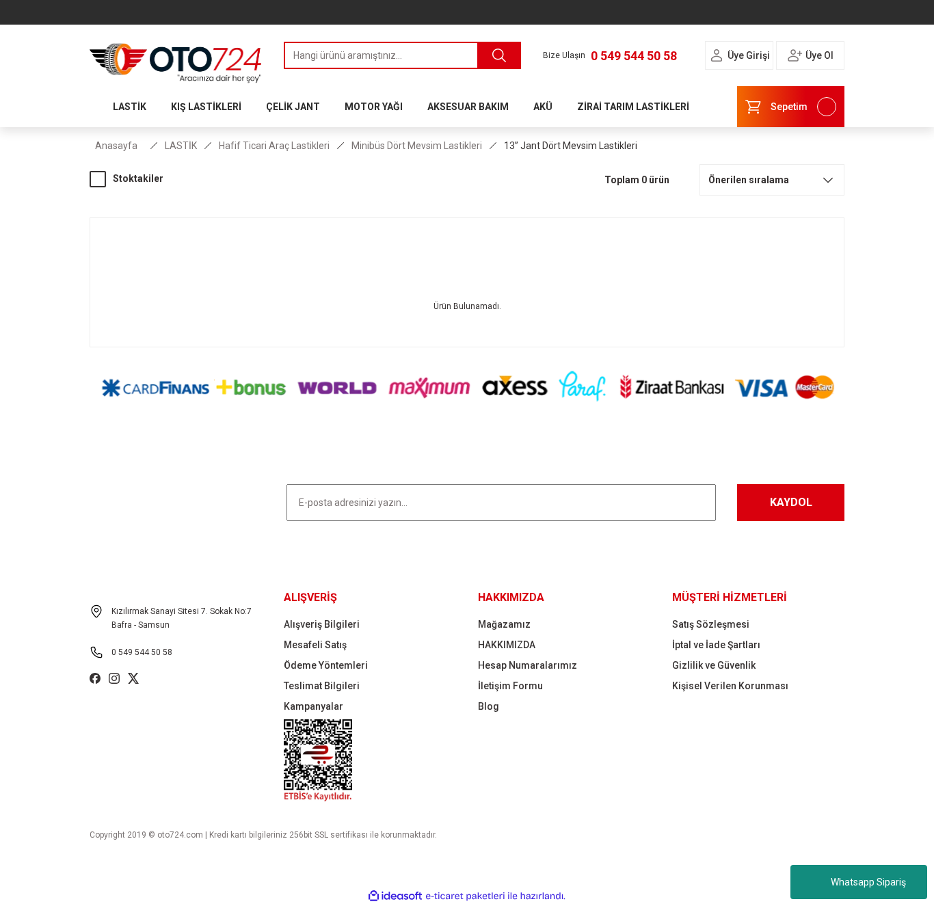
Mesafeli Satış (315, 644)
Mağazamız (504, 624)
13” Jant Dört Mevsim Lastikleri (570, 145)
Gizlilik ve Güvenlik (714, 665)
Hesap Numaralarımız (527, 665)
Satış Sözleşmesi (710, 624)
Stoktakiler (138, 178)
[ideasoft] (395, 896)
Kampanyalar (313, 706)
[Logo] (176, 59)
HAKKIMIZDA (506, 644)
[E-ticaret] (465, 896)
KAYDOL (791, 502)
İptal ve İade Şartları (716, 644)
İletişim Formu (510, 685)
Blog (488, 706)
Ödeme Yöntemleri (326, 665)
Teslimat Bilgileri (322, 685)
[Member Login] (716, 55)
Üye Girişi (749, 55)
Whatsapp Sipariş (868, 882)
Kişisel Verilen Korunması (730, 685)
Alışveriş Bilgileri (322, 624)
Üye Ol (819, 55)
